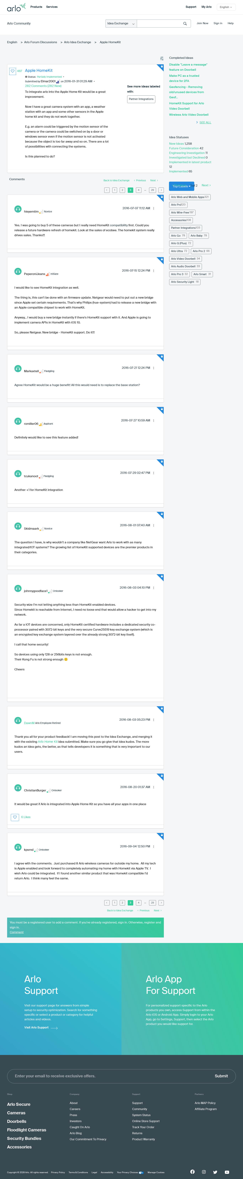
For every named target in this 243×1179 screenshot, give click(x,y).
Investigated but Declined (187, 157)
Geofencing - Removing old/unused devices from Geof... (186, 92)
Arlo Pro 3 (177, 274)
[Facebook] (192, 1172)
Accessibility (107, 1173)
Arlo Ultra (177, 251)
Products (36, 7)
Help (231, 23)
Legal (94, 1173)
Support (191, 7)
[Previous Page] (107, 190)
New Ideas (177, 143)
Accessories (178, 220)
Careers (75, 1109)
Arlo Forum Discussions (40, 42)
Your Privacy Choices (127, 1173)
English (12, 42)
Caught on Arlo (80, 1127)
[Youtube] (227, 1172)
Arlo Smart (200, 274)
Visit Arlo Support (36, 1027)
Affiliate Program (206, 1109)
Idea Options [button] (162, 59)
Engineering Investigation (187, 153)
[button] (12, 71)
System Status (141, 1115)
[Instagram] (204, 1172)
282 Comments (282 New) (43, 86)
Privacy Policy (58, 1173)
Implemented (179, 171)
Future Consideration (184, 148)
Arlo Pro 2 (199, 251)
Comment (17, 932)
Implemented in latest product (190, 162)
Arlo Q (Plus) (179, 243)
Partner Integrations (141, 99)
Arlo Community (18, 23)
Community (139, 1109)
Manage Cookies (156, 1173)
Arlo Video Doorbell (183, 259)
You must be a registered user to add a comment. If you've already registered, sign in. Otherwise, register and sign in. (85, 925)
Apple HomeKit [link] (110, 42)
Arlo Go (176, 235)
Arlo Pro (176, 204)
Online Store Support (146, 1121)
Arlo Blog (76, 1133)
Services (51, 7)
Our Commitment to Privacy (88, 1139)
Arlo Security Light (182, 282)
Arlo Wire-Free (180, 212)
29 (152, 190)
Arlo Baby (196, 235)
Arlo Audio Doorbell (183, 266)
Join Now (202, 23)
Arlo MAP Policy (205, 1103)
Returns (137, 1133)
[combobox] (164, 24)
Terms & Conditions (78, 1173)
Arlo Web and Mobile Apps (187, 197)
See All (205, 122)
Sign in (218, 23)
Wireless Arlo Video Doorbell (188, 114)
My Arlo (207, 7)
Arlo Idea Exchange (77, 42)
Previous (180, 185)
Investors (75, 1121)
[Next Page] (161, 190)
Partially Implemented (49, 77)
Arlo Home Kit (48, 741)
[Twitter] (215, 1172)
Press (73, 1115)
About (74, 1103)
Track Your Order (143, 1127)
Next (205, 185)
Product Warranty (143, 1139)
